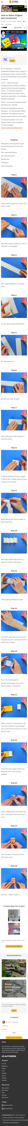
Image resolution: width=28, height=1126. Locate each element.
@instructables (8, 1105)
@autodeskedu (8, 1108)
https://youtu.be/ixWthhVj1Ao (11, 128)
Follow (12, 61)
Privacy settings (19, 1117)
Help (3, 1093)
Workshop (4, 1066)
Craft (9, 21)
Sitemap (4, 1095)
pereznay (8, 1022)
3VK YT (5, 21)
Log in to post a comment (14, 1037)
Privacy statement (8, 1117)
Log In (14, 1010)
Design (4, 1068)
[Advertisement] (14, 8)
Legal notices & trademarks (10, 1122)
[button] (2, 2)
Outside (4, 1078)
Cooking (4, 1073)
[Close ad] (25, 6)
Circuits (4, 1064)
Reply (14, 1033)
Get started (5, 1090)
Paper (14, 21)
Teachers (4, 1080)
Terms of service (20, 1115)
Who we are (5, 1097)
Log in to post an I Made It (14, 946)
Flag (5, 1029)
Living (3, 1075)
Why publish (5, 1088)
